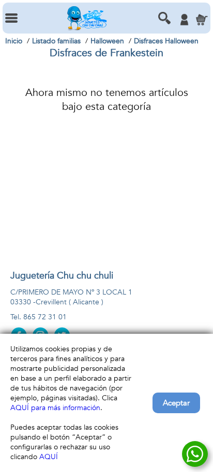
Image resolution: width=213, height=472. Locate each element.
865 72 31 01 (45, 317)
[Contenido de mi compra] (201, 19)
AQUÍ (48, 457)
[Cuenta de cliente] (184, 19)
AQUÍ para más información (55, 408)
